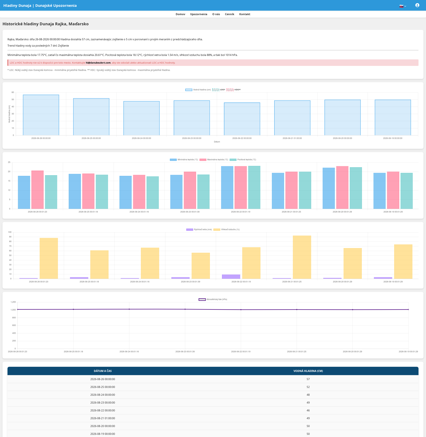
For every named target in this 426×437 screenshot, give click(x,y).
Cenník (229, 14)
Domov (180, 14)
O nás (216, 14)
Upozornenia (198, 14)
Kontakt (244, 14)
